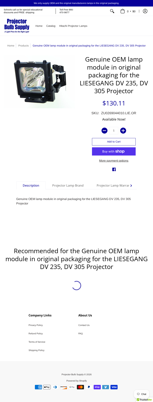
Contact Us (84, 325)
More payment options (113, 160)
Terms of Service (37, 342)
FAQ (80, 333)
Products (23, 45)
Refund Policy (36, 333)
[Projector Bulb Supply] (17, 26)
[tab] (31, 185)
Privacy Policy (36, 325)
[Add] (123, 131)
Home (10, 45)
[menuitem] (112, 11)
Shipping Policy (36, 350)
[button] (128, 11)
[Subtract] (104, 131)
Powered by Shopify (76, 380)
